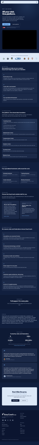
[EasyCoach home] (3, 2)
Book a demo (6, 24)
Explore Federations (25, 215)
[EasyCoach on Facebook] (13, 420)
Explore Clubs (6, 216)
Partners (3, 433)
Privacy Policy (22, 430)
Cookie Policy (22, 433)
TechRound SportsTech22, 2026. (19, 345)
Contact (3, 434)
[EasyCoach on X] (8, 420)
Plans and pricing (4, 424)
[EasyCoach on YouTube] (5, 420)
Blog (21, 424)
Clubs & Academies (23, 416)
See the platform (16, 24)
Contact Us (24, 400)
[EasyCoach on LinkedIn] (3, 420)
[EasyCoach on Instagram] (10, 420)
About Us (3, 430)
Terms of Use (22, 431)
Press (3, 431)
